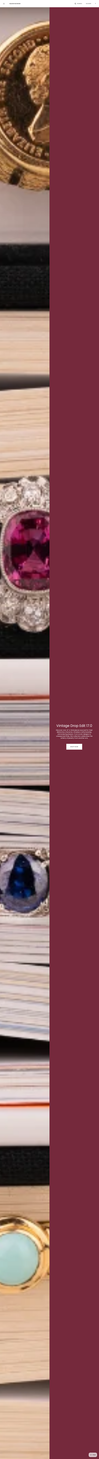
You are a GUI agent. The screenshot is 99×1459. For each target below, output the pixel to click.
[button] (78, 4)
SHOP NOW (74, 747)
